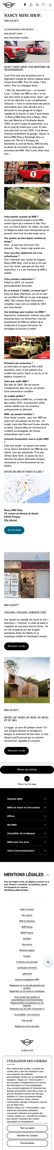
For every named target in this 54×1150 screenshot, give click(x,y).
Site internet (10, 520)
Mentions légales (23, 875)
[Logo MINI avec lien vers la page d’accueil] (27, 1042)
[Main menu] (50, 5)
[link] (25, 5)
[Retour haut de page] (27, 778)
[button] (31, 5)
